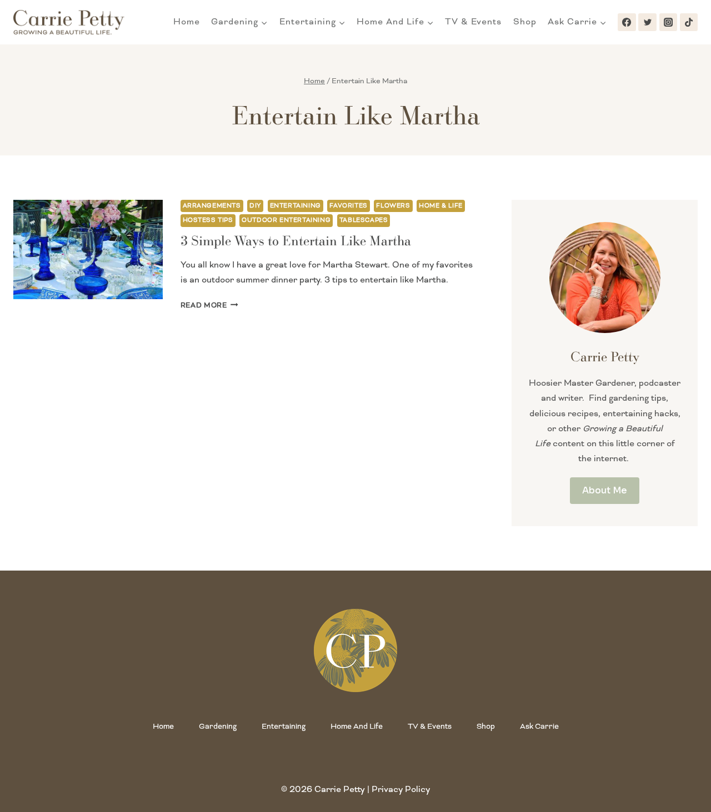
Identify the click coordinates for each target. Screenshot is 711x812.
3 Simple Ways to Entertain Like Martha (296, 240)
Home (186, 21)
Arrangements (212, 205)
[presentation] (88, 249)
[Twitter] (647, 22)
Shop (525, 21)
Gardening (218, 726)
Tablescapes (363, 220)
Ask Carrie (539, 726)
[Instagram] (668, 22)
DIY (255, 205)
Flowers (393, 205)
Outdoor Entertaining (286, 220)
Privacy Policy (401, 789)
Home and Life (357, 726)
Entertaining (295, 205)
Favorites (348, 205)
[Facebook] (626, 22)
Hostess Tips (208, 220)
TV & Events (473, 21)
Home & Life (441, 205)
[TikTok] (689, 22)
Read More (210, 305)
